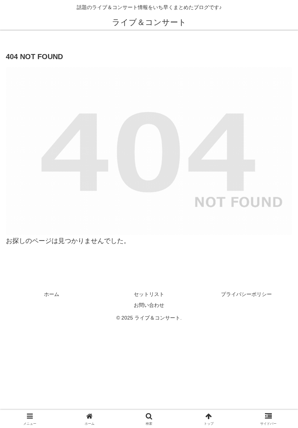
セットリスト (149, 294)
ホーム (51, 294)
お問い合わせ (149, 305)
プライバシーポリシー (246, 294)
